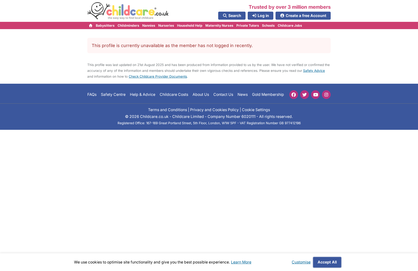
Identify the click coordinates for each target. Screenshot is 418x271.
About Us (201, 94)
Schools (268, 25)
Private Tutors (247, 25)
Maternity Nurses (219, 25)
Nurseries (166, 25)
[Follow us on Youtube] (315, 94)
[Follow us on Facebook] (293, 94)
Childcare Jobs (290, 25)
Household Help (189, 25)
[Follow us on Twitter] (304, 94)
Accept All (327, 262)
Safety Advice (314, 71)
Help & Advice (142, 94)
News (243, 94)
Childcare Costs (174, 94)
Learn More (241, 262)
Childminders (128, 25)
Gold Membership (268, 94)
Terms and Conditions (167, 109)
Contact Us (223, 94)
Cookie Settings (256, 109)
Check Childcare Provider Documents (158, 76)
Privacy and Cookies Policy (214, 109)
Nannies (148, 25)
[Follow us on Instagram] (326, 94)
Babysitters (105, 25)
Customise (301, 262)
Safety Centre (113, 94)
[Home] (91, 25)
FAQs (92, 94)
